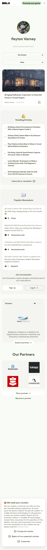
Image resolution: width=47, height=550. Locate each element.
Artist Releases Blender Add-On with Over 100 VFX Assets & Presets (21, 173)
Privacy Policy (22, 527)
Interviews (21, 88)
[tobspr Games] (34, 367)
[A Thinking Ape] (34, 381)
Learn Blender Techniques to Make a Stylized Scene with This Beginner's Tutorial (21, 163)
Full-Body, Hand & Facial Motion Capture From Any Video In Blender (22, 153)
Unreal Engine (30, 88)
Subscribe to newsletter (22, 181)
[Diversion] (12, 367)
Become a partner (23, 398)
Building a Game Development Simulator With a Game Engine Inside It (22, 128)
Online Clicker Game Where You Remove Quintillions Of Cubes (22, 136)
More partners (22, 393)
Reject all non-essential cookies (25, 536)
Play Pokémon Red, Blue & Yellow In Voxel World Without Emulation (23, 145)
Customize (25, 541)
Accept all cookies (25, 531)
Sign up (12, 288)
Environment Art (11, 88)
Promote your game (31, 3)
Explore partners (22, 342)
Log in (33, 288)
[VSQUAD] (12, 381)
